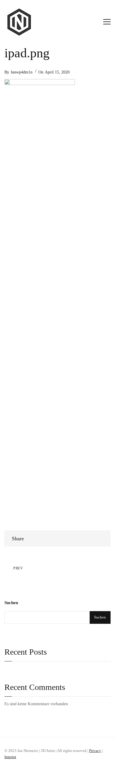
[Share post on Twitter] (94, 538)
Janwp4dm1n (21, 72)
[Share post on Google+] (89, 538)
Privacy (95, 750)
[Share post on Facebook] (83, 538)
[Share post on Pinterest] (99, 538)
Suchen (11, 602)
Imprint (10, 757)
